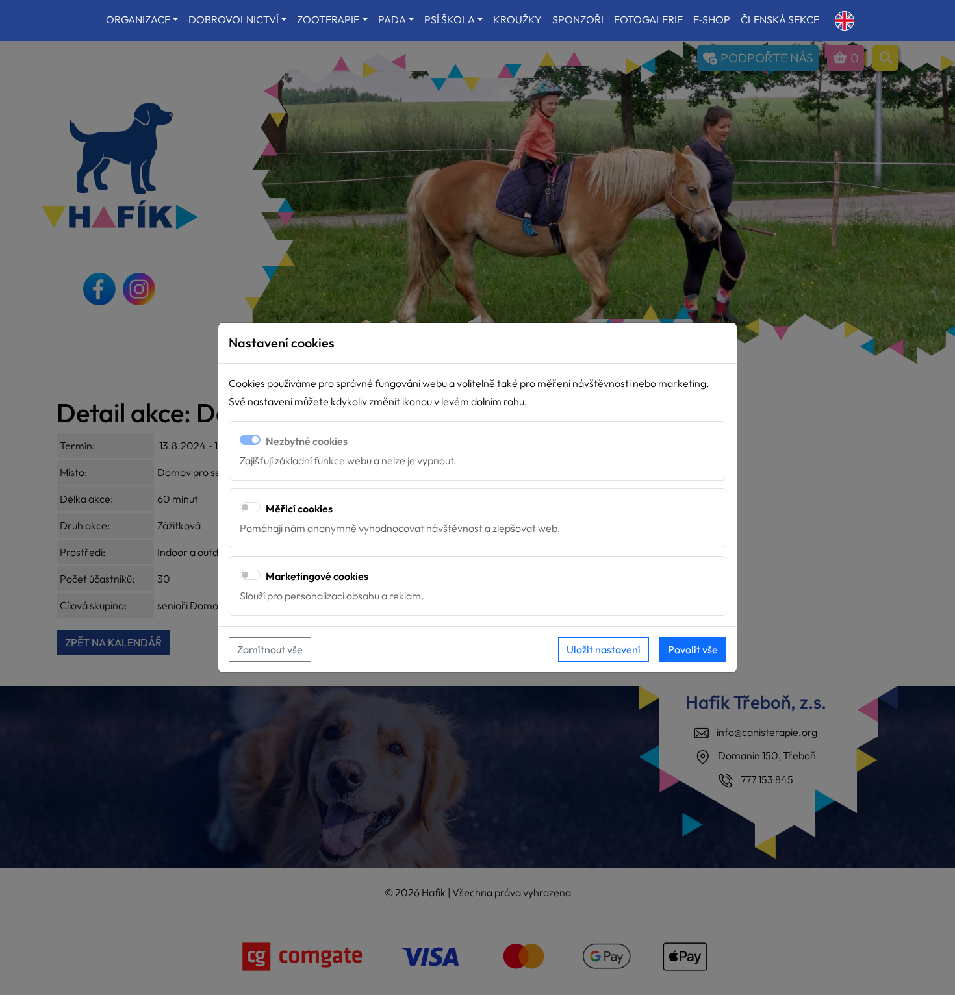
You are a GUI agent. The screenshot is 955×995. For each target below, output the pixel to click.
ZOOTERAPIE (328, 19)
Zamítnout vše (270, 649)
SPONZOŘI (578, 19)
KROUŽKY (517, 19)
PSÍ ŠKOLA (449, 19)
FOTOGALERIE (648, 19)
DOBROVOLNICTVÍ (233, 19)
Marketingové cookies (317, 576)
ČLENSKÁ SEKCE (780, 19)
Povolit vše (693, 649)
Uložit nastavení (604, 649)
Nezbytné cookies (307, 441)
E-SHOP (711, 19)
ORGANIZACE (138, 19)
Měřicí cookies (299, 508)
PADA (392, 19)
